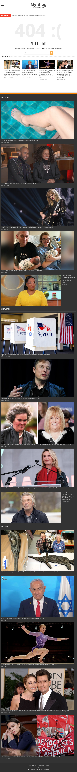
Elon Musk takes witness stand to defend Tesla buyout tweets (20, 398)
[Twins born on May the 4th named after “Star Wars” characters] (37, 250)
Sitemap (47, 765)
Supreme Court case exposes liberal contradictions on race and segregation (25, 355)
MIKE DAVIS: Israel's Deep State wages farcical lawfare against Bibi (29, 73)
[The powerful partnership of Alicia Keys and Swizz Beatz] (37, 163)
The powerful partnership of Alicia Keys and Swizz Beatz (19, 183)
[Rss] (38, 767)
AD (35, 765)
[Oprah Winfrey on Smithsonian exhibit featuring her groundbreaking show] (31, 290)
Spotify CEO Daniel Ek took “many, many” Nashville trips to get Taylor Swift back (27, 227)
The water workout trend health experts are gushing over (19, 140)
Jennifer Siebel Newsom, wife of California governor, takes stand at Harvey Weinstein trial (30, 488)
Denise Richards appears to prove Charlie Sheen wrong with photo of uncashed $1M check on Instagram (65, 74)
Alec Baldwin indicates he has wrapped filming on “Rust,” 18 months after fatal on (68, 496)
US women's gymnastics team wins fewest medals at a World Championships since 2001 (34, 15)
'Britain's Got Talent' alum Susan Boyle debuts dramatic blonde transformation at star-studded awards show (36, 444)
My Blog (38, 4)
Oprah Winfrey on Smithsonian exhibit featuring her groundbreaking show (68, 279)
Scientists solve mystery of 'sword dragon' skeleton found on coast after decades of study (12, 73)
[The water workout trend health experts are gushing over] (37, 120)
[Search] (51, 53)
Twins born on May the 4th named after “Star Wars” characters (21, 270)
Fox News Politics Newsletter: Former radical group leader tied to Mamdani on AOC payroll (30, 757)
